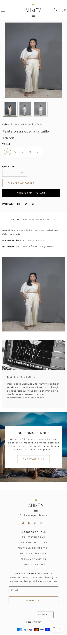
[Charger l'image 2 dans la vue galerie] (25, 109)
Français (42, 614)
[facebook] (29, 523)
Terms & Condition (33, 559)
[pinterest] (35, 523)
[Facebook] (18, 204)
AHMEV (38, 622)
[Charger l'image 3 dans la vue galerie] (40, 109)
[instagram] (41, 523)
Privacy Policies (33, 564)
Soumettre (33, 600)
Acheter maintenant (31, 193)
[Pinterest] (33, 204)
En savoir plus (33, 459)
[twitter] (23, 523)
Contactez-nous (33, 537)
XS (7, 152)
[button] (3, 10)
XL (15, 152)
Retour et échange (33, 553)
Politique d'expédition (33, 548)
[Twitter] (25, 204)
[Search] (56, 10)
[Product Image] (33, 60)
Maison (5, 124)
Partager (8, 204)
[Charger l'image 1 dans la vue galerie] (10, 109)
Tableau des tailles (33, 542)
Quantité (8, 166)
